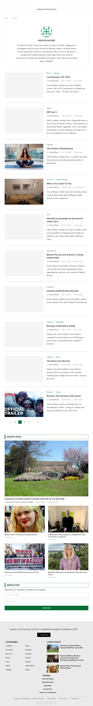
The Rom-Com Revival (58, 361)
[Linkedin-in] (42, 703)
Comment (9, 650)
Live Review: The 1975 (58, 77)
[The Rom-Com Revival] (24, 369)
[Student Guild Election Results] (24, 299)
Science (28, 662)
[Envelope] (46, 703)
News (27, 646)
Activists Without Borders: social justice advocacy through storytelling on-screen (72, 658)
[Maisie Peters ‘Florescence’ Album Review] (25, 519)
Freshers (9, 646)
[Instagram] (38, 703)
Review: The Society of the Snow (64, 396)
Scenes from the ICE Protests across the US (21, 572)
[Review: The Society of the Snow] (24, 404)
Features (28, 650)
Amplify (8, 669)
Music (8, 658)
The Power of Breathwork (60, 148)
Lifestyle (28, 654)
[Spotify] (50, 703)
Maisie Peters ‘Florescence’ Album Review (21, 535)
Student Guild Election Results (63, 291)
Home (6, 18)
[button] (86, 3)
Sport (8, 666)
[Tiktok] (55, 703)
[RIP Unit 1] (24, 120)
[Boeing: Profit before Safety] (24, 334)
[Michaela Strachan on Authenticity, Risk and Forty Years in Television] (68, 556)
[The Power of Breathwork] (24, 157)
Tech (7, 662)
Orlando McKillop (27, 502)
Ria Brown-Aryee (13, 502)
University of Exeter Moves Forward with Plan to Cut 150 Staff (34, 499)
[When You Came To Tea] (24, 192)
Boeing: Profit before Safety (61, 326)
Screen (28, 658)
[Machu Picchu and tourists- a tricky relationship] (24, 263)
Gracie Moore (46, 40)
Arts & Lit (9, 654)
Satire (27, 669)
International (29, 666)
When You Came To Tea (59, 183)
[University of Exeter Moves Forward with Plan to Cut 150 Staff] (46, 468)
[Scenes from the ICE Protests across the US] (25, 556)
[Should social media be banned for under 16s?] (24, 227)
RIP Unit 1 (52, 112)
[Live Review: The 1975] (24, 85)
